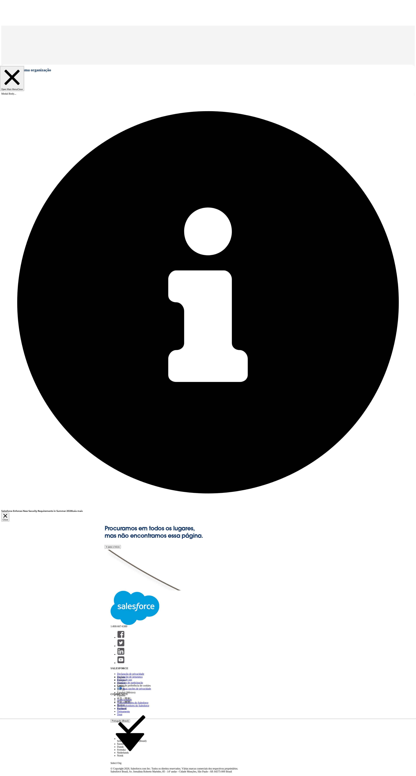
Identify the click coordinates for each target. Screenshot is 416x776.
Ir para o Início (113, 547)
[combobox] (130, 742)
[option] (131, 677)
